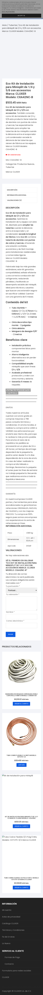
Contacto (9, 964)
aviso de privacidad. (8, 11)
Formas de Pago (12, 957)
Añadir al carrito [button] (21, 704)
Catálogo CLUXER (10, 923)
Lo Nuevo (6, 943)
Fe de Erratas (8, 936)
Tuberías (13, 25)
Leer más (21, 765)
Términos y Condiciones (13, 930)
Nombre (10, 612)
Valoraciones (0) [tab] (14, 200)
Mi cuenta (6, 910)
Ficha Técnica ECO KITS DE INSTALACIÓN (18, 392)
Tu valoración (12, 594)
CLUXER (16, 172)
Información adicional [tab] (16, 195)
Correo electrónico (15, 621)
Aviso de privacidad (11, 916)
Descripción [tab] (12, 190)
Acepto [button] (21, 15)
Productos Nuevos (25, 164)
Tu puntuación (13, 586)
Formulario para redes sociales (16, 970)
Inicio (4, 25)
